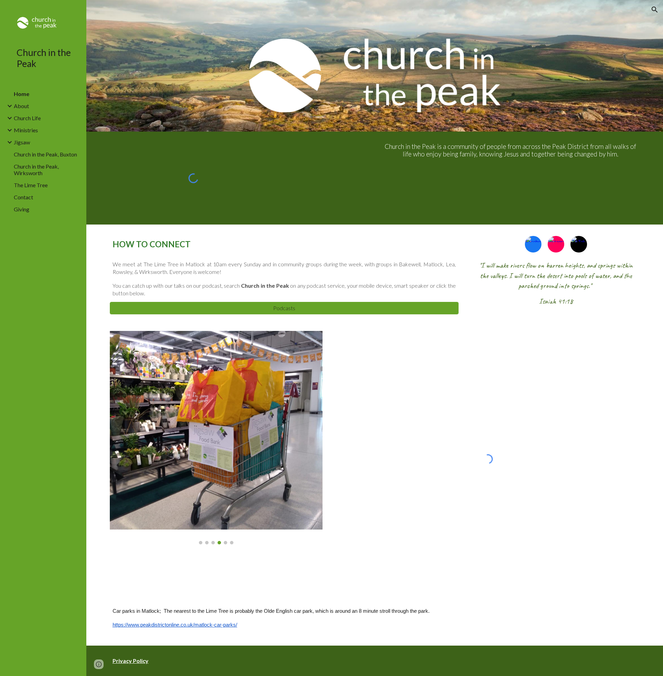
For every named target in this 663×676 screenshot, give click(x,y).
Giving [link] (21, 209)
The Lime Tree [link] (31, 185)
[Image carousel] (216, 437)
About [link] (21, 106)
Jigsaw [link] (22, 142)
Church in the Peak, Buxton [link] (45, 154)
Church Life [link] (27, 118)
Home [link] (21, 94)
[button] (654, 9)
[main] (511, 150)
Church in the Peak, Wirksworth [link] (36, 169)
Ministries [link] (26, 130)
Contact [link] (23, 197)
